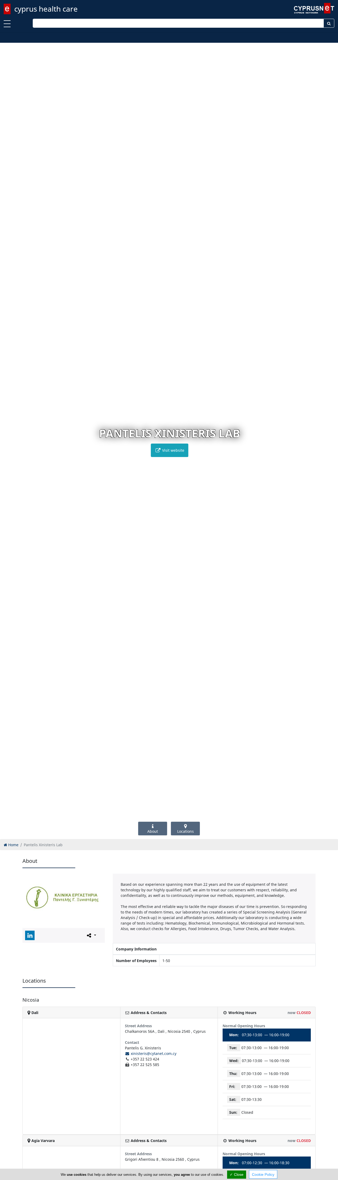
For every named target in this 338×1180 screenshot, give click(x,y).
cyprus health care (46, 9)
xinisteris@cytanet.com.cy (153, 1053)
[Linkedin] (30, 935)
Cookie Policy (263, 1174)
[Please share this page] (91, 935)
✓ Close (236, 1174)
